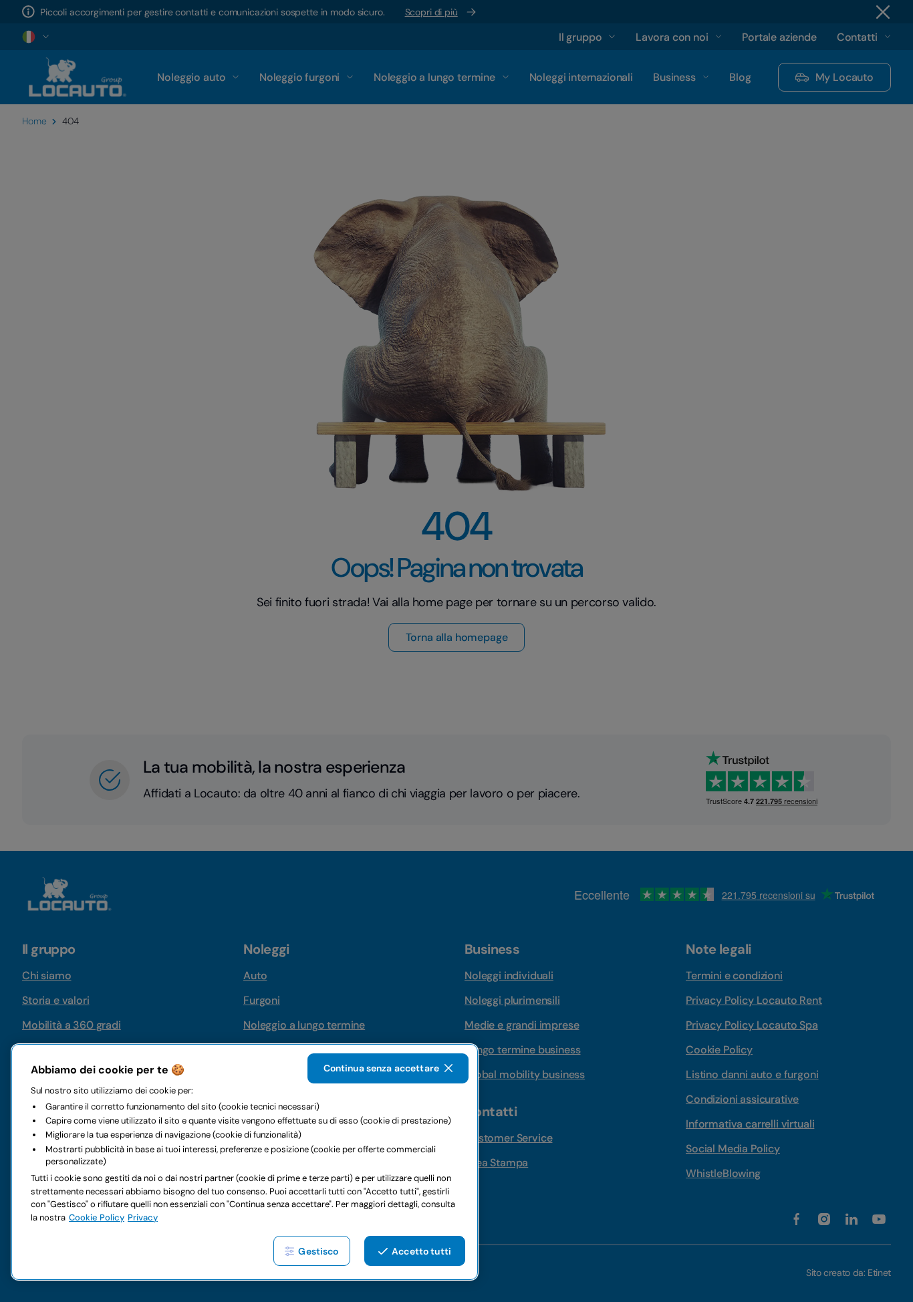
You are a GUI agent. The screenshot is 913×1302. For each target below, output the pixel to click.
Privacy (143, 1217)
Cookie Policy (96, 1217)
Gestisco (318, 1251)
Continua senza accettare (381, 1068)
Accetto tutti (421, 1251)
